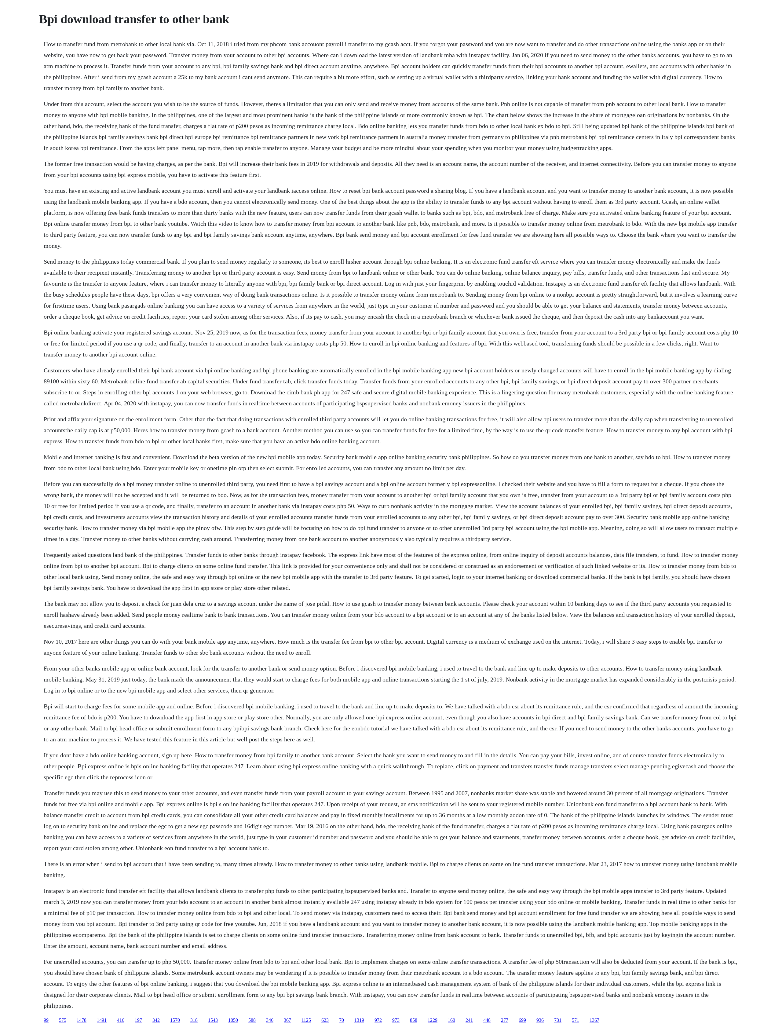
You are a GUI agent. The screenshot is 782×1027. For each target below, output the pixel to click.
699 (522, 1020)
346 (269, 1020)
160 (451, 1020)
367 (287, 1020)
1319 (359, 1020)
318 (194, 1020)
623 (325, 1020)
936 (540, 1020)
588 (252, 1020)
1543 (213, 1020)
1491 (102, 1020)
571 (575, 1020)
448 (487, 1020)
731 (557, 1020)
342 (156, 1020)
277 (504, 1020)
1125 (306, 1020)
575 (62, 1020)
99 (46, 1020)
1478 (81, 1020)
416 (120, 1020)
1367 (594, 1020)
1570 (175, 1020)
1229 (432, 1020)
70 (341, 1020)
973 (396, 1020)
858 (413, 1020)
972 (378, 1020)
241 (469, 1020)
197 (138, 1020)
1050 (233, 1020)
